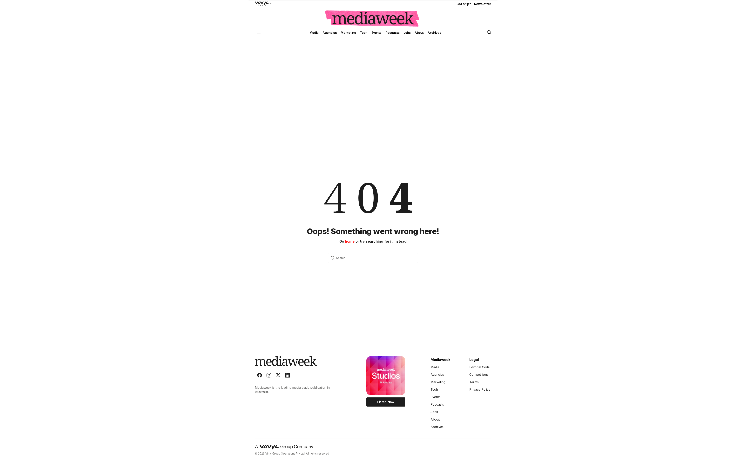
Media (314, 33)
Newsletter (482, 4)
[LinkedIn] (287, 376)
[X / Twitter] (278, 376)
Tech (364, 33)
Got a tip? (464, 4)
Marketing (348, 33)
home (350, 241)
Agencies (329, 33)
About (419, 33)
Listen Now (385, 402)
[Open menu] (259, 32)
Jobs (407, 33)
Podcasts (392, 33)
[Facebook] (259, 376)
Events (376, 33)
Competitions (478, 374)
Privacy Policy (479, 389)
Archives (434, 33)
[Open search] (488, 32)
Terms (474, 382)
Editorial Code (479, 367)
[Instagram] (269, 376)
